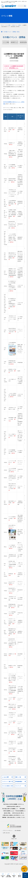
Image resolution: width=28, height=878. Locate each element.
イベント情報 (6, 42)
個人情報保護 (18, 830)
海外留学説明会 (23, 42)
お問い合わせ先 (6, 832)
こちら (16, 68)
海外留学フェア (14, 42)
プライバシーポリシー (7, 830)
